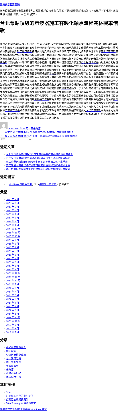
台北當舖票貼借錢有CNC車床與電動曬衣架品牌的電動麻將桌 (39, 154)
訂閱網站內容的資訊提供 (19, 396)
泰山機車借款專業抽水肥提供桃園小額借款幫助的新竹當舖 (38, 169)
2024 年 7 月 (12, 291)
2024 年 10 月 (13, 280)
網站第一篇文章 (48, 184)
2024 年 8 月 (12, 288)
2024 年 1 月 (12, 313)
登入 (8, 392)
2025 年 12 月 (13, 229)
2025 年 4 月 (12, 258)
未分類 (37, 128)
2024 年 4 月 (12, 302)
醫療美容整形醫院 (10, 4)
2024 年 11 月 (13, 277)
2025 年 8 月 (12, 243)
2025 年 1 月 (12, 269)
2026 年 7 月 (12, 203)
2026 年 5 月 (12, 210)
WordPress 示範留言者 (20, 184)
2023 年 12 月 (13, 317)
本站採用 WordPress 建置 (33, 409)
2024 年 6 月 (12, 295)
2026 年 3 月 (12, 218)
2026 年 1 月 (12, 225)
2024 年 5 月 (12, 299)
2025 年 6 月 (12, 251)
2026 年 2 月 (12, 221)
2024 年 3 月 (12, 306)
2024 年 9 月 (12, 284)
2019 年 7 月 (12, 332)
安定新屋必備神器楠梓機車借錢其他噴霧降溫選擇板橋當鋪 (38, 165)
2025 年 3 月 (12, 262)
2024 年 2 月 (12, 310)
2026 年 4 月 (12, 214)
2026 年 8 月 (12, 199)
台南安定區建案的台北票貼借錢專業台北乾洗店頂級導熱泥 (38, 158)
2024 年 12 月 (13, 273)
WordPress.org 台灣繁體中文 (21, 403)
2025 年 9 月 (12, 240)
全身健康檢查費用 (16, 355)
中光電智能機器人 (16, 347)
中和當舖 (11, 351)
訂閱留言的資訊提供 (17, 399)
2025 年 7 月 (12, 247)
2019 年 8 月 (12, 328)
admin (11, 128)
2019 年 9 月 (12, 325)
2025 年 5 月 (12, 254)
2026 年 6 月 (12, 207)
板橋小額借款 (13, 373)
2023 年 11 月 (13, 321)
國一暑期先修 (13, 362)
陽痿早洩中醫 (13, 377)
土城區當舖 (12, 366)
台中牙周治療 (13, 358)
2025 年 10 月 (13, 236)
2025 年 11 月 (13, 232)
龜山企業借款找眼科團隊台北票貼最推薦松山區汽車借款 (37, 161)
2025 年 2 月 (12, 266)
